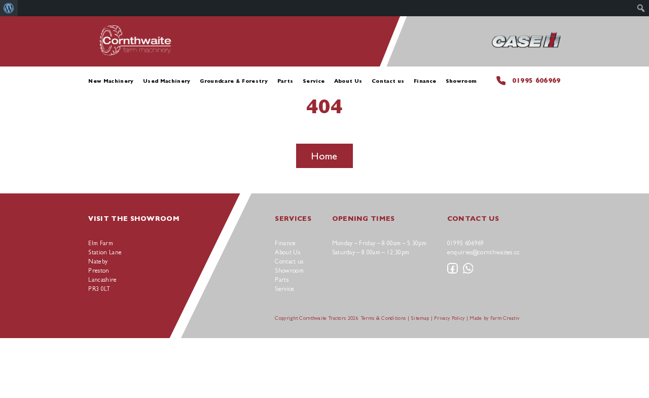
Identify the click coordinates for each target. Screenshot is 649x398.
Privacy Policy (449, 318)
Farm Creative (506, 318)
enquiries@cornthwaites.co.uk (487, 252)
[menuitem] (9, 8)
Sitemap (420, 318)
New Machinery (110, 81)
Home (324, 156)
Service (313, 81)
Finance (425, 81)
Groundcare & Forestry (234, 81)
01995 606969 (536, 80)
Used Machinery (166, 81)
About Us (348, 81)
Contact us (388, 81)
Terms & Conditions (383, 318)
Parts (285, 81)
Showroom (461, 81)
